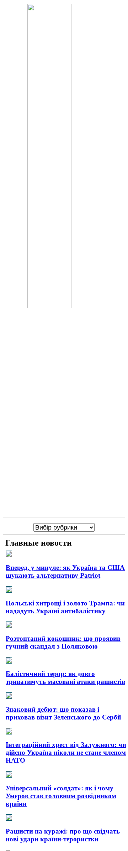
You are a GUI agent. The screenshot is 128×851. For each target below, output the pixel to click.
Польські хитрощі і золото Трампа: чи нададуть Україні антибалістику (65, 607)
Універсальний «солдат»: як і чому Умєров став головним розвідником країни (61, 796)
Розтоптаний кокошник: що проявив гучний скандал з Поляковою (63, 642)
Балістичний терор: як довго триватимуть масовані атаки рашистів (65, 677)
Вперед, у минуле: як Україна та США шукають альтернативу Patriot (65, 571)
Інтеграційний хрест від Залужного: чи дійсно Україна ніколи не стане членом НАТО (66, 752)
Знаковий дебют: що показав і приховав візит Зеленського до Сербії (63, 713)
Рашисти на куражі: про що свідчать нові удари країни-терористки (63, 835)
